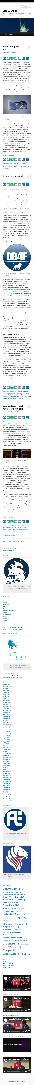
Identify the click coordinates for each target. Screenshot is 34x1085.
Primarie (5, 529)
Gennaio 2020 (6, 702)
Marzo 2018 (6, 746)
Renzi (24, 940)
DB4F (21, 393)
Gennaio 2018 (6, 749)
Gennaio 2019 (6, 726)
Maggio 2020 (6, 694)
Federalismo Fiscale (22, 165)
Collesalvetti (6, 601)
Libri (4, 608)
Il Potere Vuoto (6, 678)
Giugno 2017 (6, 763)
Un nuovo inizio (18, 629)
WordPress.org (7, 967)
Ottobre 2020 (6, 684)
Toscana (5, 620)
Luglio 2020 (6, 690)
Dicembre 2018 (7, 728)
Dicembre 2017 (7, 751)
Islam (6, 918)
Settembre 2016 (7, 781)
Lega (20, 917)
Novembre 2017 (7, 753)
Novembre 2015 (7, 801)
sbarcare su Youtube (13, 195)
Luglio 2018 (6, 738)
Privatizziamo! (6, 676)
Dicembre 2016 (7, 775)
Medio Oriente (14, 927)
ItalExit (4, 166)
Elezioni (20, 899)
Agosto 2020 (6, 688)
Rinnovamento (12, 529)
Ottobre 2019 (6, 708)
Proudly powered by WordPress (17, 1081)
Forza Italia (14, 395)
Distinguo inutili (18, 627)
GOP (23, 909)
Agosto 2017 (6, 759)
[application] (17, 983)
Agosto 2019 (6, 712)
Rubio (5, 944)
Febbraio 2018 (7, 747)
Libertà (15, 166)
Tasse (6, 947)
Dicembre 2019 (7, 704)
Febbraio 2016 (7, 795)
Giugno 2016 (6, 787)
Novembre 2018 (7, 730)
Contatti (11, 34)
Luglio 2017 (6, 761)
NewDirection (8, 932)
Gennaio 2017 (6, 773)
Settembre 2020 (7, 686)
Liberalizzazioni (7, 396)
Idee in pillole (7, 604)
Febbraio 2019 (7, 724)
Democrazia (20, 894)
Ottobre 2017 (6, 755)
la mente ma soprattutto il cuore (20, 291)
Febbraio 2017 (7, 771)
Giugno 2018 (6, 740)
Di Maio (7, 897)
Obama (18, 932)
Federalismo (13, 165)
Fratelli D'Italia (11, 908)
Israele (12, 918)
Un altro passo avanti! (13, 176)
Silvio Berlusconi (25, 944)
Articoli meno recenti (9, 535)
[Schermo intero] (29, 989)
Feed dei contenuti (8, 963)
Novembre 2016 (7, 777)
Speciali (12, 391)
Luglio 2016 (6, 785)
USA (27, 954)
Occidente (8, 935)
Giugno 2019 (6, 716)
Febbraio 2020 (7, 700)
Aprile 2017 (6, 767)
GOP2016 (6, 911)
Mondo (5, 612)
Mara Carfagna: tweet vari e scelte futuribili (13, 407)
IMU (18, 914)
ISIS (23, 914)
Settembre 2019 (7, 710)
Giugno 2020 (6, 692)
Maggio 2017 (6, 765)
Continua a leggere (8, 155)
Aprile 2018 (6, 744)
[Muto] (26, 989)
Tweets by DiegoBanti (8, 550)
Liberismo (14, 396)
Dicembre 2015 (7, 799)
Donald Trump (9, 900)
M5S (5, 927)
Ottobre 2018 (6, 732)
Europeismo (6, 165)
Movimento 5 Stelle (12, 929)
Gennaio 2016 (6, 797)
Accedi (5, 961)
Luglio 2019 (6, 714)
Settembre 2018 (7, 734)
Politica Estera (7, 614)
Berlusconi (8, 885)
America (25, 391)
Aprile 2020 (6, 696)
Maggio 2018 (6, 742)
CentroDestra (6, 527)
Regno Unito (20, 396)
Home (4, 34)
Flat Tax (16, 902)
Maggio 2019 (6, 718)
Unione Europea (22, 166)
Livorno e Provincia (8, 610)
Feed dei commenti (8, 965)
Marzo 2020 (6, 698)
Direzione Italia (15, 289)
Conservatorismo (15, 393)
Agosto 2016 (6, 783)
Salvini (14, 943)
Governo (14, 911)
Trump (8, 950)
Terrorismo (15, 947)
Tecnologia (6, 618)
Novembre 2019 (7, 706)
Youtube (9, 398)
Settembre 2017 (7, 757)
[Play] (5, 989)
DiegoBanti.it (10, 10)
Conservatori (6, 393)
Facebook (8, 395)
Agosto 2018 (6, 736)
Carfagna (23, 526)
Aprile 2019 (6, 720)
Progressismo (16, 941)
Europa (11, 163)
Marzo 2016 (6, 793)
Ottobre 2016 (6, 779)
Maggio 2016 (6, 789)
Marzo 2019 (6, 722)
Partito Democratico (14, 937)
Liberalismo (10, 166)
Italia (15, 163)
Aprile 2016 (6, 791)
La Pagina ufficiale (24, 195)
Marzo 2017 (6, 769)
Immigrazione (10, 914)
